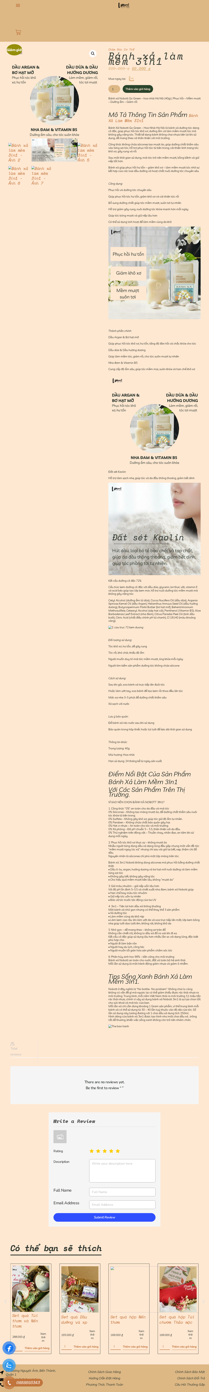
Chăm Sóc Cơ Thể (121, 49)
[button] (18, 5)
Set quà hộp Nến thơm (79, 1319)
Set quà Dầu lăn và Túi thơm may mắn (177, 1320)
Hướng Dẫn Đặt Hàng (104, 1378)
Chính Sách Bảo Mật (190, 1372)
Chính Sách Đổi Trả (191, 1378)
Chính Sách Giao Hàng (104, 1372)
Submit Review (104, 1217)
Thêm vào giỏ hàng (138, 89)
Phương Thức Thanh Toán (104, 1384)
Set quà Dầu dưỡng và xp (25, 1319)
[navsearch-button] (15, 18)
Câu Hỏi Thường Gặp (190, 1384)
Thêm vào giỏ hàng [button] (37, 1346)
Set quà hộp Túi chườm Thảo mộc (128, 1319)
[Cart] (18, 32)
